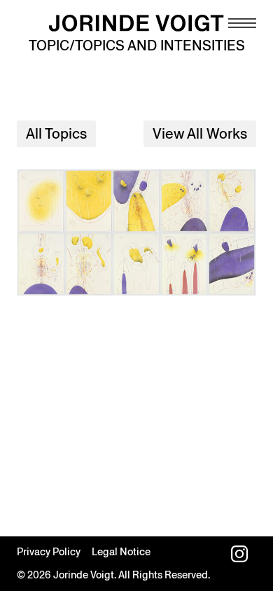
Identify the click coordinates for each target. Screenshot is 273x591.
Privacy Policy (48, 552)
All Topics (56, 134)
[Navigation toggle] (242, 23)
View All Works (200, 134)
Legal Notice (121, 552)
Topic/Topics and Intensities (137, 45)
